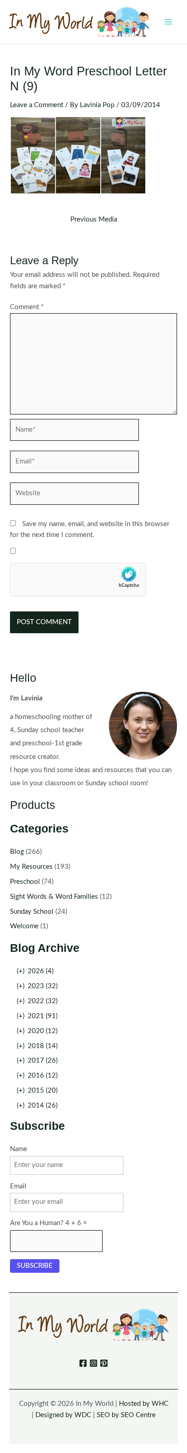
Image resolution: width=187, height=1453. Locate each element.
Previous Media (93, 220)
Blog (17, 851)
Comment (27, 307)
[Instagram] (93, 1363)
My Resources (31, 866)
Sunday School (32, 911)
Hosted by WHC (143, 1403)
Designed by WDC (63, 1415)
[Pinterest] (104, 1363)
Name (18, 1149)
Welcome (24, 926)
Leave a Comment (36, 105)
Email (18, 1186)
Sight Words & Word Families (54, 896)
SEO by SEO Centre (126, 1415)
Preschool (25, 881)
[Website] (74, 495)
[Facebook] (83, 1363)
